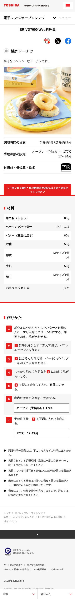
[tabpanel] (37, 249)
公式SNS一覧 (57, 569)
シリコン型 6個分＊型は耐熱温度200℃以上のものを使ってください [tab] (37, 189)
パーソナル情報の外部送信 (16, 569)
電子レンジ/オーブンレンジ (29, 513)
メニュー (65, 18)
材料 (5, 594)
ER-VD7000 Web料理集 (50, 517)
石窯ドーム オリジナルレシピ (19, 517)
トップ (7, 513)
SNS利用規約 (40, 569)
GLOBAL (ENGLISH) (14, 581)
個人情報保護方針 (35, 565)
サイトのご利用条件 (13, 565)
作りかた (46, 594)
